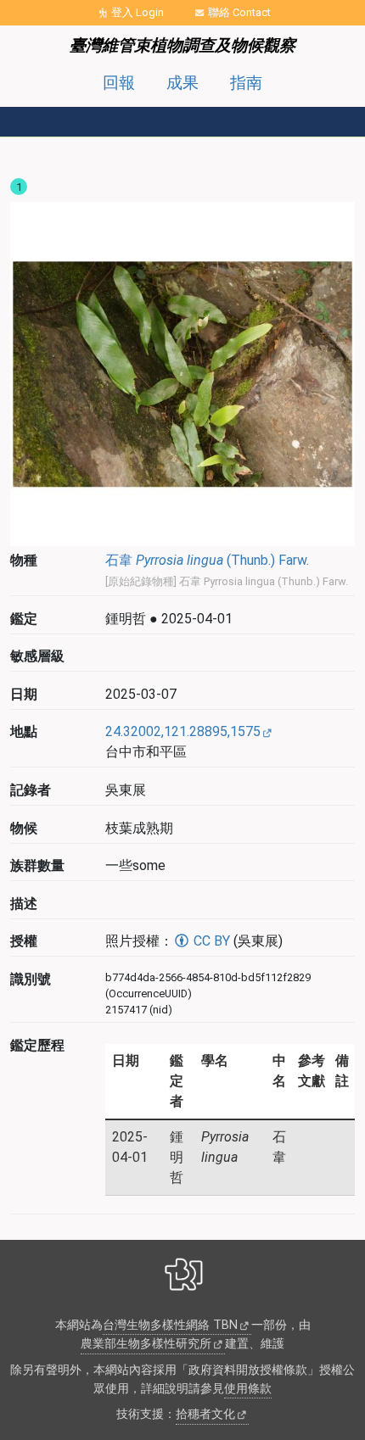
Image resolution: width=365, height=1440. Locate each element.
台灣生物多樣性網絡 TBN (170, 1325)
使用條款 (248, 1388)
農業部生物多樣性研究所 (146, 1344)
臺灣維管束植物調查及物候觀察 (182, 45)
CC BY (210, 941)
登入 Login (137, 12)
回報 (119, 82)
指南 (246, 82)
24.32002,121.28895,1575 (183, 731)
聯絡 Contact (239, 12)
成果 (182, 82)
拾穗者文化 (205, 1414)
